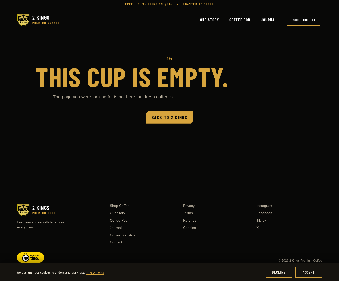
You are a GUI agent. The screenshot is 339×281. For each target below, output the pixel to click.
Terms (188, 213)
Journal (269, 19)
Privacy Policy (95, 272)
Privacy (189, 206)
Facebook (264, 213)
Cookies (189, 228)
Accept (309, 272)
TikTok (261, 220)
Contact (116, 242)
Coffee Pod (240, 19)
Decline (279, 272)
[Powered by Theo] (59, 257)
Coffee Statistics (122, 235)
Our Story (209, 19)
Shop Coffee (304, 19)
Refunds (189, 220)
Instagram (264, 206)
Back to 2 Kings (169, 117)
